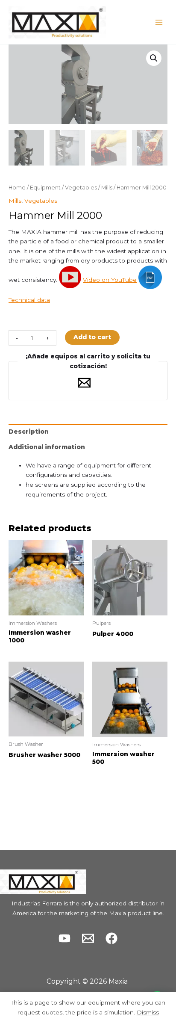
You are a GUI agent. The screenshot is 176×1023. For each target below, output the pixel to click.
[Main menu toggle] (159, 22)
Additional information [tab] (47, 446)
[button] (153, 58)
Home (17, 187)
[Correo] (88, 938)
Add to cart (92, 337)
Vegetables (81, 187)
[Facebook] (111, 938)
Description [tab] (29, 431)
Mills (106, 187)
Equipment (45, 187)
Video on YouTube (110, 279)
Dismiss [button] (148, 1012)
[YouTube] (64, 938)
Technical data (29, 299)
